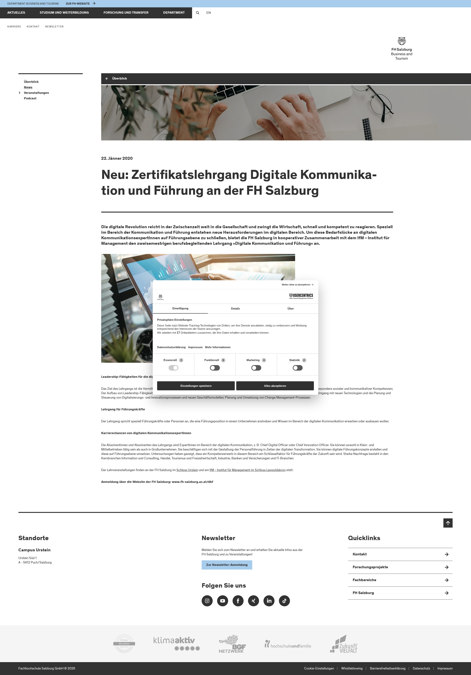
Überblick (119, 78)
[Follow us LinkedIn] (269, 602)
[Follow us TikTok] (284, 602)
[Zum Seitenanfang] (448, 523)
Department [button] (174, 13)
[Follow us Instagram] (207, 602)
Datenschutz (421, 668)
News (28, 87)
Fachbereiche (364, 580)
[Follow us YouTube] (222, 602)
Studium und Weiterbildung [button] (64, 13)
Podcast (30, 98)
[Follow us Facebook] (238, 602)
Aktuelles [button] (16, 13)
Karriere (14, 26)
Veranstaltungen (36, 93)
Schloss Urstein (187, 470)
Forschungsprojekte (370, 567)
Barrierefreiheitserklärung (388, 668)
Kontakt (34, 26)
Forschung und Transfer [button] (126, 13)
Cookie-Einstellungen (319, 668)
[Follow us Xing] (253, 602)
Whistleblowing (352, 668)
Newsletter (54, 26)
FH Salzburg (363, 593)
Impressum (445, 668)
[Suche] (197, 12)
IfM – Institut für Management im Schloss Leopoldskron (248, 470)
